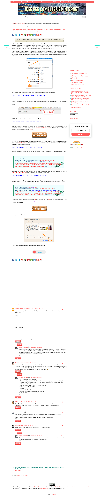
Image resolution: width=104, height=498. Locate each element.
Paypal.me (83, 147)
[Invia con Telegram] (34, 35)
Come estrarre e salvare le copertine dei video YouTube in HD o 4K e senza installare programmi (80, 106)
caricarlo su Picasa (22, 142)
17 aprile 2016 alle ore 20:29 (36, 347)
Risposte (19, 344)
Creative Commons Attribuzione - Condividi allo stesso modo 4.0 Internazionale (73, 487)
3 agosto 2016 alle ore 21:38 (30, 362)
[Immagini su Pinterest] (28, 35)
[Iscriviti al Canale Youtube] (22, 35)
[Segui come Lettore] (39, 212)
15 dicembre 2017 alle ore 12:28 (33, 412)
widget (37, 31)
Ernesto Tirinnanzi (23, 347)
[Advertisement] (39, 280)
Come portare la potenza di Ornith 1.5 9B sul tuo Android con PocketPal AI (81, 96)
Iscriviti (81, 134)
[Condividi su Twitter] (16, 35)
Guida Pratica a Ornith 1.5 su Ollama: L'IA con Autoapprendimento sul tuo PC (80, 99)
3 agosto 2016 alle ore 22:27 (36, 377)
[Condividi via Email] (37, 35)
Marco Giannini (19, 425)
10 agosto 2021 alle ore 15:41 (29, 425)
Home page (39, 473)
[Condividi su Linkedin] (19, 35)
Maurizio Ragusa (19, 362)
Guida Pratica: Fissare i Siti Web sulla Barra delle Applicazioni (80, 102)
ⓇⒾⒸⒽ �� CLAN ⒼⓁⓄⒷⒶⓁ (23, 308)
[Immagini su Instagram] (25, 35)
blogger (30, 31)
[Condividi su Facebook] (13, 35)
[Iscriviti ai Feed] (31, 35)
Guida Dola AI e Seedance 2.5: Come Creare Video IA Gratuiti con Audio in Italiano (80, 92)
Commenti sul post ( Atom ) (22, 475)
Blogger (54, 494)
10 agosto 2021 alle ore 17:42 (36, 435)
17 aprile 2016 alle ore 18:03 (38, 308)
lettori (34, 31)
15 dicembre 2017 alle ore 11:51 (29, 401)
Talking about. (18, 401)
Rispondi (18, 341)
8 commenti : (45, 26)
